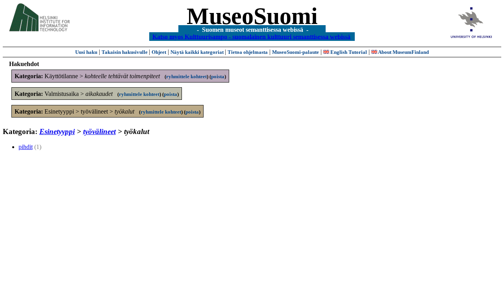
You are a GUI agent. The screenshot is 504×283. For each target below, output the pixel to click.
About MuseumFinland (403, 52)
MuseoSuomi (252, 16)
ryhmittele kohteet (186, 76)
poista (217, 76)
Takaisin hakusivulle (125, 52)
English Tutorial (348, 52)
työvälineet (99, 131)
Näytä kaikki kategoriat (197, 52)
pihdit (26, 146)
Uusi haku (86, 52)
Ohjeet (159, 52)
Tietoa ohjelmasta (248, 52)
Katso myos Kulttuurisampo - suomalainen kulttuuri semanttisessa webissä (251, 36)
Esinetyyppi (57, 131)
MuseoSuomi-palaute (295, 52)
